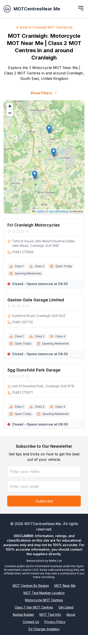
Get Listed (65, 607)
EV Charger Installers (44, 629)
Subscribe (44, 501)
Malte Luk (55, 560)
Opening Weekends (28, 273)
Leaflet (39, 211)
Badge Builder (23, 614)
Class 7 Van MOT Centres (34, 607)
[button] (53, 152)
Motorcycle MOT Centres (44, 600)
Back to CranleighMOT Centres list (46, 27)
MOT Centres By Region (31, 585)
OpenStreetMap (58, 211)
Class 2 (39, 266)
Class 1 (19, 266)
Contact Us (31, 622)
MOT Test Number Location (44, 593)
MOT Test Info (50, 614)
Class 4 (60, 336)
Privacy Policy (54, 622)
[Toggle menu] (80, 8)
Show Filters (41, 93)
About (70, 614)
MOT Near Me (65, 585)
